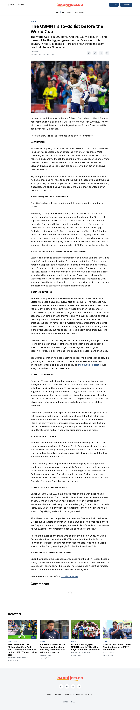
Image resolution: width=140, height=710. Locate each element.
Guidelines (69, 694)
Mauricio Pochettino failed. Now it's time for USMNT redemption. (117, 647)
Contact (89, 694)
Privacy (79, 694)
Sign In (114, 5)
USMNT (70, 12)
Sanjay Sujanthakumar (18, 658)
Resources (79, 12)
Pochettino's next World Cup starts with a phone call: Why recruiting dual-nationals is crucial (53, 648)
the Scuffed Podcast (88, 365)
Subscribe (126, 5)
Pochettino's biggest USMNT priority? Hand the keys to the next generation (85, 647)
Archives (59, 694)
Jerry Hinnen (108, 652)
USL (63, 12)
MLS (57, 12)
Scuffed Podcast (69, 576)
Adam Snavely (45, 655)
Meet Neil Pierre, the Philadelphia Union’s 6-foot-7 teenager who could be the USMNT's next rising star (22, 649)
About (50, 694)
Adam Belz (35, 51)
